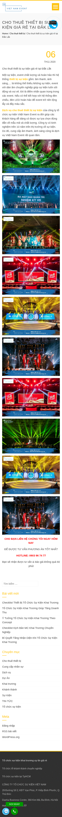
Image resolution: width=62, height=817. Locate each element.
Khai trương (9, 683)
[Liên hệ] (53, 22)
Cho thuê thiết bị (17, 33)
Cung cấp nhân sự (13, 666)
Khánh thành (9, 689)
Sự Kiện (7, 695)
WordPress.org (10, 737)
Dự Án (6, 678)
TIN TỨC (7, 701)
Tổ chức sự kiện (11, 706)
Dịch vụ (6, 672)
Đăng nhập (8, 725)
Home (5, 33)
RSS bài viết (9, 731)
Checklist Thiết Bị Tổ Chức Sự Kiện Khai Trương (30, 602)
